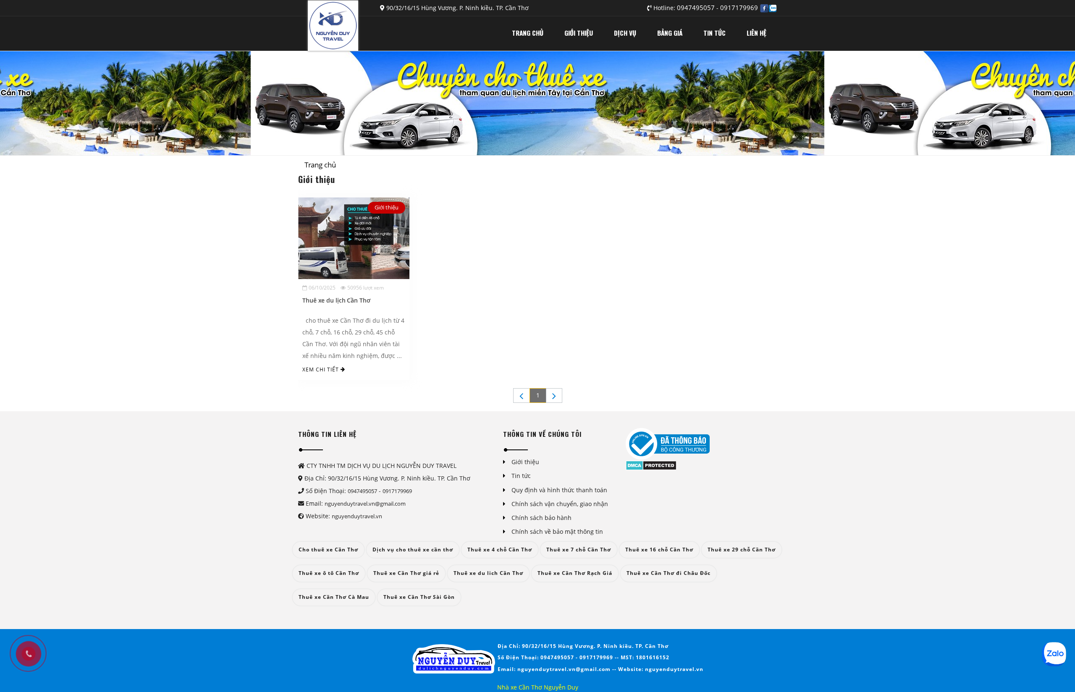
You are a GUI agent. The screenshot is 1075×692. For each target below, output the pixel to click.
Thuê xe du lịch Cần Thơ (336, 300)
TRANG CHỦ (527, 32)
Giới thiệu (387, 207)
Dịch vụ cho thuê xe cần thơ (412, 549)
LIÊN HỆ (756, 32)
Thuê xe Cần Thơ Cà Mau (334, 597)
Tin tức (521, 476)
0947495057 (696, 7)
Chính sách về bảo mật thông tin (557, 531)
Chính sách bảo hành (541, 518)
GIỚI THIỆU (578, 32)
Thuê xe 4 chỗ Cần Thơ (499, 549)
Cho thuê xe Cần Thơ (328, 549)
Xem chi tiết (321, 369)
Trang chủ (320, 165)
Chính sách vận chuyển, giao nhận (559, 504)
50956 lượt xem (365, 287)
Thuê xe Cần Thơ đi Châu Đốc (669, 573)
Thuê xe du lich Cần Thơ (488, 573)
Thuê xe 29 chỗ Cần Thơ (742, 549)
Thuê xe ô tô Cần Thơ (329, 573)
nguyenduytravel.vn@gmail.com (365, 503)
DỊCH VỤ (625, 32)
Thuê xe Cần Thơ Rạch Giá (575, 573)
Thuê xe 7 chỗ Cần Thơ (578, 549)
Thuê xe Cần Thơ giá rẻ (406, 573)
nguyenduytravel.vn (357, 516)
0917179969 (739, 7)
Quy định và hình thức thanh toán (559, 490)
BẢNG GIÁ (669, 32)
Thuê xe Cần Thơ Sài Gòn (419, 597)
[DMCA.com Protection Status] (651, 465)
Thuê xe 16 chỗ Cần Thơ (659, 549)
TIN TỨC (714, 32)
